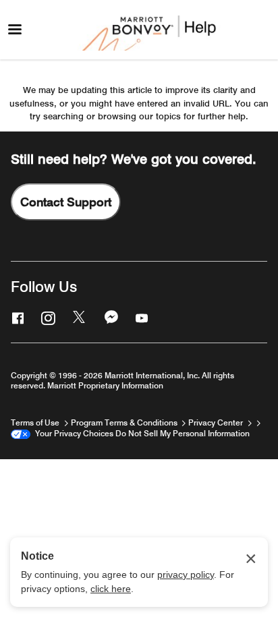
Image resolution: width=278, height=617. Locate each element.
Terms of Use (36, 422)
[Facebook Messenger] (110, 317)
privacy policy (185, 574)
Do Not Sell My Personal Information (182, 433)
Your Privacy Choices (71, 433)
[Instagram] (46, 317)
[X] (78, 317)
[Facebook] (16, 317)
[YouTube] (140, 317)
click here (110, 588)
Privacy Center (216, 422)
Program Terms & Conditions (125, 422)
